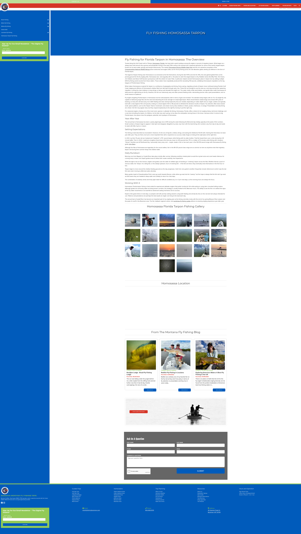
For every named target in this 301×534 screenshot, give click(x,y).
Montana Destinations (203, 496)
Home (225, 5)
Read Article (150, 390)
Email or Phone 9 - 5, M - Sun (246, 495)
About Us (199, 491)
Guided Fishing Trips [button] (235, 5)
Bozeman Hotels (160, 495)
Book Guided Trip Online (139, 411)
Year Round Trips (243, 491)
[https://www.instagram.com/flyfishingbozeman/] (220, 5)
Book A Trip (225, 1)
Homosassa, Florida (158, 63)
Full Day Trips (75, 491)
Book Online (75, 501)
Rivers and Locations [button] (250, 5)
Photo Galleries (76, 498)
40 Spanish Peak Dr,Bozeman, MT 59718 (214, 511)
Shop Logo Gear (201, 499)
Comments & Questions (134, 455)
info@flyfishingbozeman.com (91, 510)
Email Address (7, 50)
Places (284, 8)
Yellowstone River (118, 495)
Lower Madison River (119, 493)
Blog (295, 5)
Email (178, 449)
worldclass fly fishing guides (182, 201)
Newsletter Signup (202, 493)
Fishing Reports (287, 5)
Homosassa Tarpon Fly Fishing (293, 8)
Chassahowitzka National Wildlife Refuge (137, 69)
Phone (129, 449)
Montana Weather (160, 493)
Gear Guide (200, 495)
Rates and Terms (160, 501)
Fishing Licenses (160, 499)
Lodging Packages (77, 495)
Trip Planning (201, 498)
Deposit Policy (75, 499)
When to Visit (159, 491)
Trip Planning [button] (276, 5)
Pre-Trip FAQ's (159, 496)
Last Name (180, 442)
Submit (200, 470)
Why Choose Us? (76, 496)
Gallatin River (117, 496)
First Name (130, 442)
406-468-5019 (149, 510)
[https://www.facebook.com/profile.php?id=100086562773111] (219, 5)
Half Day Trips (75, 493)
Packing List (159, 498)
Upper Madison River (119, 491)
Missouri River (117, 499)
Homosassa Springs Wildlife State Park (180, 67)
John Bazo (132, 144)
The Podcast (200, 501)
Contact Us (75, 1)
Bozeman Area (117, 501)
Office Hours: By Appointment (247, 493)
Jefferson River (117, 498)
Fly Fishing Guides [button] (264, 5)
